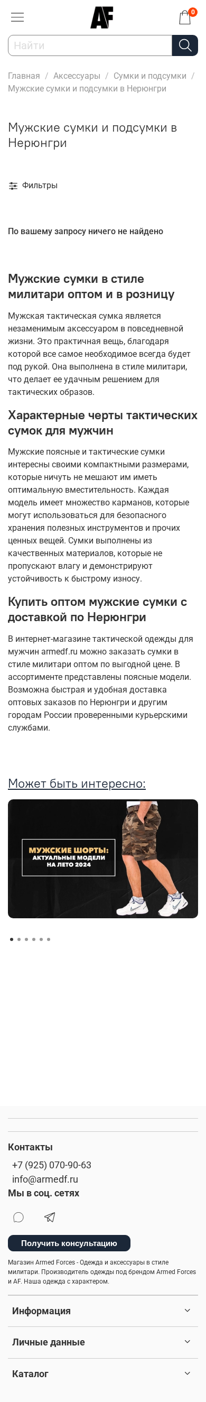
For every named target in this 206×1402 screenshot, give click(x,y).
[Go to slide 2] (19, 939)
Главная (24, 76)
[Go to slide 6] (48, 939)
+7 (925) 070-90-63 (51, 1165)
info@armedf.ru (45, 1179)
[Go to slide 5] (41, 939)
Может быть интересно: (77, 783)
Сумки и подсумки (150, 76)
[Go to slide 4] (33, 939)
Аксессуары (76, 76)
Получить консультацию (69, 1243)
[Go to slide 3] (26, 939)
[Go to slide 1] (11, 939)
